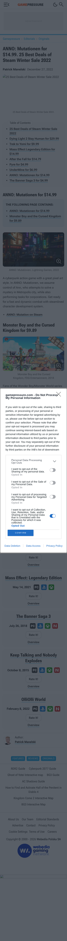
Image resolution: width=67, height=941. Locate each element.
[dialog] (33, 470)
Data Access (33, 545)
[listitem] (33, 461)
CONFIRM (20, 533)
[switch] (53, 470)
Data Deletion (12, 545)
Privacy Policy (54, 545)
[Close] (59, 395)
